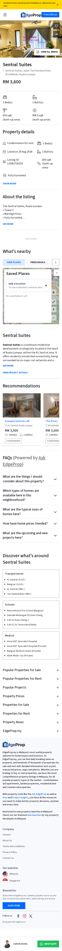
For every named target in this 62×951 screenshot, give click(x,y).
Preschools (37, 262)
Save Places (14, 262)
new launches (34, 815)
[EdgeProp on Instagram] (24, 916)
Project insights (20, 797)
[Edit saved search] (56, 34)
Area (5, 797)
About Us (7, 840)
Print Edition (50, 14)
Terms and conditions (14, 846)
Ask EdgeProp (39, 794)
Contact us (8, 858)
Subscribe (14, 905)
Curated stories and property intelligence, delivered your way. (29, 4)
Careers (7, 834)
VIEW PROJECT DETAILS (15, 372)
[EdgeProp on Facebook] (18, 916)
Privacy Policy (10, 852)
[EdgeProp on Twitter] (30, 916)
